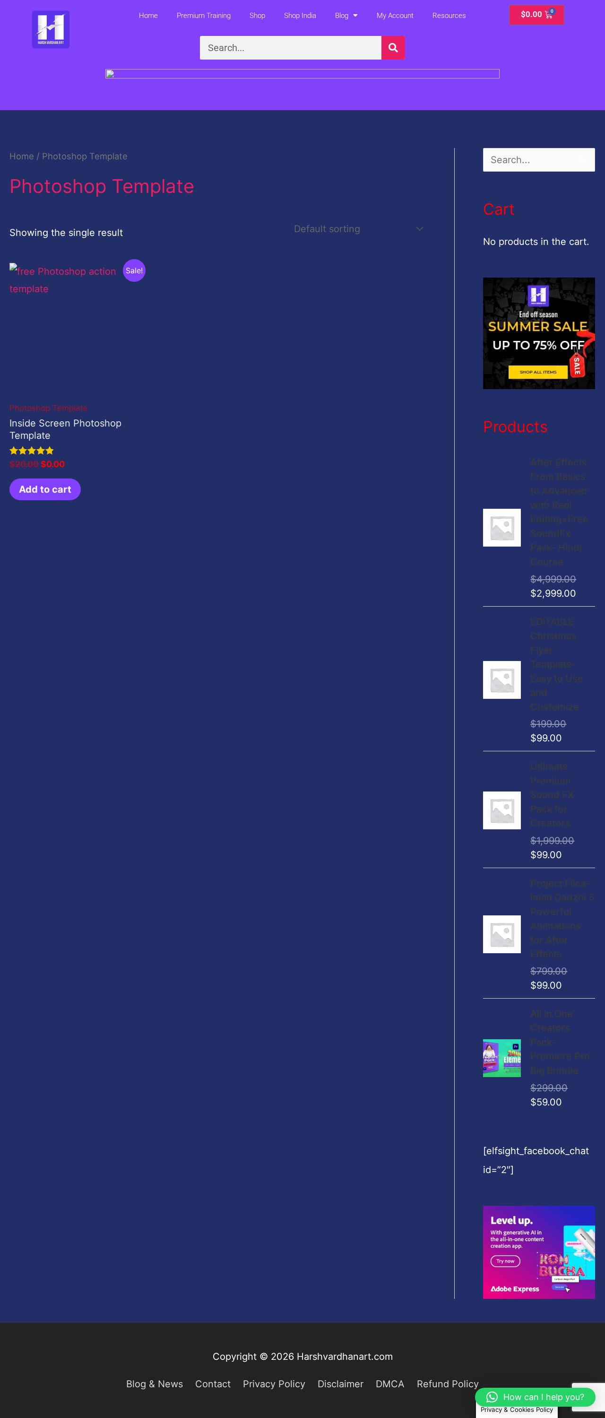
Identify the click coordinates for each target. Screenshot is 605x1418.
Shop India (300, 15)
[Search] (393, 48)
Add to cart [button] (45, 489)
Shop (257, 15)
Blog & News (154, 1384)
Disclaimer (340, 1384)
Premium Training (204, 15)
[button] (535, 1397)
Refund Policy (448, 1384)
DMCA (390, 1384)
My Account (395, 15)
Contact (213, 1384)
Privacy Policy (274, 1384)
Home (148, 15)
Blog (341, 15)
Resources (449, 15)
